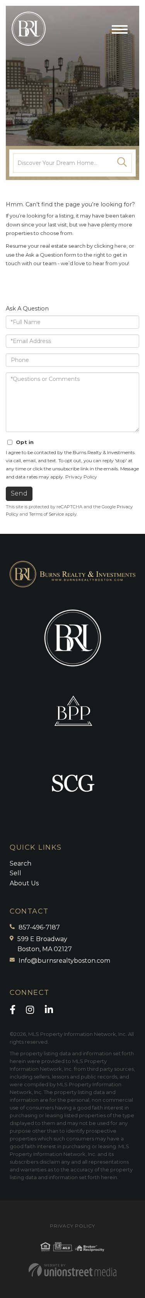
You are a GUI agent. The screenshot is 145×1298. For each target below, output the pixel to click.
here (120, 246)
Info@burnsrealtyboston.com (64, 960)
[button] (122, 163)
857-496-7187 (39, 927)
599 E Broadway (44, 944)
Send (19, 493)
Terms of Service (46, 514)
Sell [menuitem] (15, 873)
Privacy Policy (81, 477)
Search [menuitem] (20, 863)
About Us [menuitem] (24, 883)
